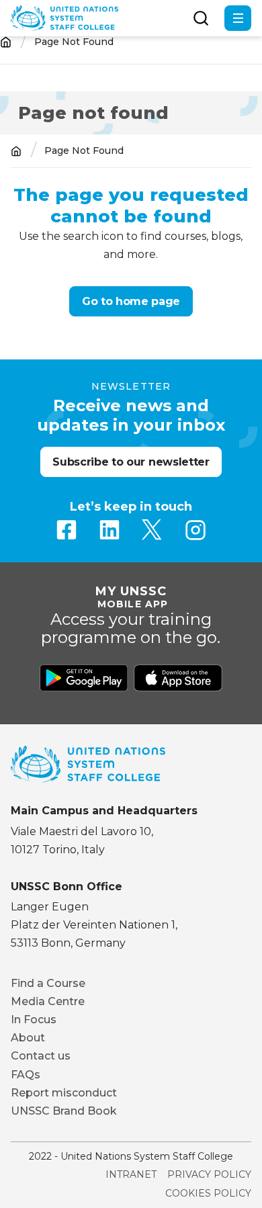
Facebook (66, 530)
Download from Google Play (84, 677)
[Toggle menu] (237, 18)
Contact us (41, 1055)
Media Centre (48, 1001)
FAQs (25, 1074)
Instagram (195, 530)
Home (5, 42)
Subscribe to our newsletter (130, 462)
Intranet (131, 1174)
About (28, 1037)
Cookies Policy (208, 1193)
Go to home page (131, 301)
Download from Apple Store (178, 677)
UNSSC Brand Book (64, 1111)
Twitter (152, 530)
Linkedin (109, 530)
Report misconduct (64, 1092)
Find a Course (48, 983)
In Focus (33, 1019)
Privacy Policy (209, 1174)
